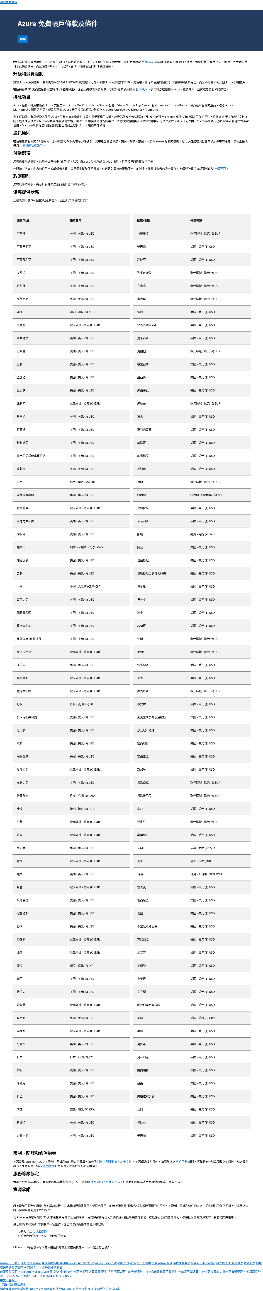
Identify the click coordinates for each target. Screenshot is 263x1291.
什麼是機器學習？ (234, 1272)
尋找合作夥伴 (58, 1272)
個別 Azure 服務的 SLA (105, 1182)
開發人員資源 (91, 1272)
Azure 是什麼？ (10, 1263)
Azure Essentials (106, 1263)
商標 (90, 1289)
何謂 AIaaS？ (14, 1276)
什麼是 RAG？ (65, 1276)
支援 (30, 1267)
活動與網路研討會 (119, 1272)
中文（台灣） (8, 1280)
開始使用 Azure (31, 1263)
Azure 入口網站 (38, 1232)
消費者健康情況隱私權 (14, 1289)
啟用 (23, 39)
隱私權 (54, 1289)
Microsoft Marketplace (33, 1272)
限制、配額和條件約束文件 (114, 1162)
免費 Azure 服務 (162, 1263)
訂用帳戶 (141, 89)
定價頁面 (220, 169)
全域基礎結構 (50, 1263)
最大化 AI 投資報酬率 (229, 1263)
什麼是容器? (47, 1276)
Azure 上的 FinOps (203, 1263)
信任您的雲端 (85, 1263)
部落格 (78, 1272)
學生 (104, 1272)
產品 (133, 1263)
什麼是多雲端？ (212, 1272)
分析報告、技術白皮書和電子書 (151, 1272)
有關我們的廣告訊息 (107, 1289)
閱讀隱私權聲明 (33, 146)
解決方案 (249, 1263)
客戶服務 (181, 1162)
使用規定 (81, 1289)
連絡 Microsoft (39, 1289)
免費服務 (147, 62)
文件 (70, 1272)
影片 (175, 1272)
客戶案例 (123, 1263)
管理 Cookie (67, 1289)
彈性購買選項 (181, 1263)
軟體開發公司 (8, 1272)
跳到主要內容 (8, 2)
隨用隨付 (48, 1166)
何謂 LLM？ (31, 1276)
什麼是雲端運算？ (189, 1272)
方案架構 (20, 1267)
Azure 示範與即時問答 (48, 1267)
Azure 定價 (144, 1263)
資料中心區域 (68, 1263)
